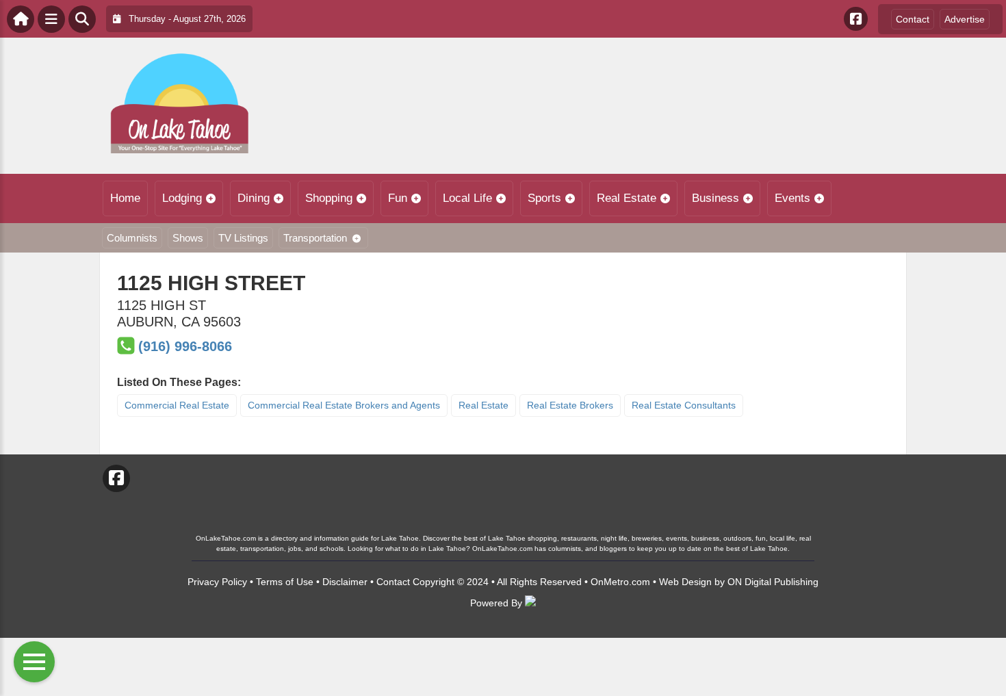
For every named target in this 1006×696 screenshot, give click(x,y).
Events (792, 198)
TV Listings (243, 238)
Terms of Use (284, 581)
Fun (397, 198)
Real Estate (626, 198)
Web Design (685, 581)
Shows (187, 238)
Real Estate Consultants (684, 405)
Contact (912, 19)
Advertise (964, 19)
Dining (253, 198)
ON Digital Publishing (772, 581)
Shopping (328, 198)
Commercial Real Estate (177, 405)
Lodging (182, 198)
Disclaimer (344, 581)
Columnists (132, 238)
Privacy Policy (217, 581)
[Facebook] (856, 19)
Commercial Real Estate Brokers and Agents (344, 405)
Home (125, 198)
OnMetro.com (620, 581)
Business (715, 198)
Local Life (467, 198)
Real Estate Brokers (570, 405)
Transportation (315, 238)
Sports (544, 198)
